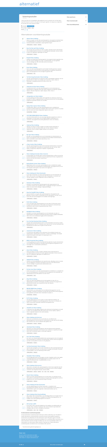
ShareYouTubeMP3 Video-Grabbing (35, 192)
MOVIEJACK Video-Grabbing (33, 211)
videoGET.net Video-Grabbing (34, 307)
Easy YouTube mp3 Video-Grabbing (35, 48)
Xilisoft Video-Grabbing (32, 375)
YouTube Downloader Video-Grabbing (36, 346)
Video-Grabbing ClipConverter (34, 365)
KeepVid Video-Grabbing (33, 57)
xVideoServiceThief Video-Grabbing (35, 86)
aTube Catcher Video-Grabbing (34, 144)
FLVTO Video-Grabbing (32, 298)
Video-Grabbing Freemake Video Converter (37, 154)
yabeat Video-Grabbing (32, 38)
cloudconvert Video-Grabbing (34, 230)
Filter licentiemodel (72, 21)
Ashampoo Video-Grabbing (33, 182)
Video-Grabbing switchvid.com (34, 317)
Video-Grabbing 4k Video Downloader (36, 384)
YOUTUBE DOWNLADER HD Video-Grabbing (37, 115)
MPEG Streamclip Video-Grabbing (35, 240)
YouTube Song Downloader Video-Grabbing (37, 77)
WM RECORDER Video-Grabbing (34, 288)
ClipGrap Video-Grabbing (33, 125)
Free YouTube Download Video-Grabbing (37, 221)
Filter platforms (71, 17)
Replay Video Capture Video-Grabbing (36, 106)
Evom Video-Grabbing (32, 67)
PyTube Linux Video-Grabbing (34, 269)
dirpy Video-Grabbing (32, 279)
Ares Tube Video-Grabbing (33, 336)
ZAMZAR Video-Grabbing (33, 259)
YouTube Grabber (30, 26)
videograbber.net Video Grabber (35, 96)
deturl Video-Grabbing (32, 250)
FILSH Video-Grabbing (32, 202)
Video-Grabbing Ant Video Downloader (36, 173)
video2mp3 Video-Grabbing (33, 327)
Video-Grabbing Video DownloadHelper (36, 394)
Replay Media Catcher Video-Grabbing (36, 163)
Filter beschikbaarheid (73, 24)
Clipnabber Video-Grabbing (33, 356)
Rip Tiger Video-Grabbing (33, 134)
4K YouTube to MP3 (31, 404)
